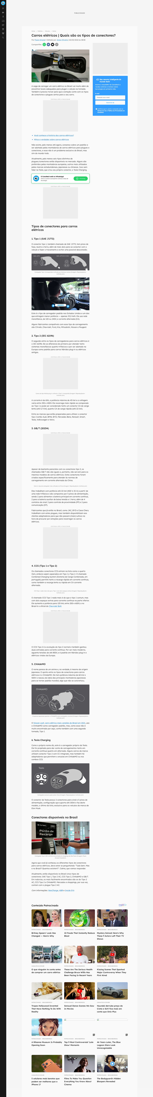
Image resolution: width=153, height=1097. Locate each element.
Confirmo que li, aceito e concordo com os (111, 110)
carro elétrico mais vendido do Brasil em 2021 (65, 723)
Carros (54, 31)
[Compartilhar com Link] (56, 44)
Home (33, 31)
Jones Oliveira (62, 40)
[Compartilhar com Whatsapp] (44, 44)
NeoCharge (53, 890)
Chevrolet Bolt (55, 606)
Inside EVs (69, 890)
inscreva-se (110, 102)
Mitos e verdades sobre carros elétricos (51, 139)
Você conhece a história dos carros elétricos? (54, 135)
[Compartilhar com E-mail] (52, 44)
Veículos (47, 31)
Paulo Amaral (40, 40)
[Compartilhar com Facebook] (48, 44)
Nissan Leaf (39, 723)
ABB (61, 890)
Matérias (40, 31)
